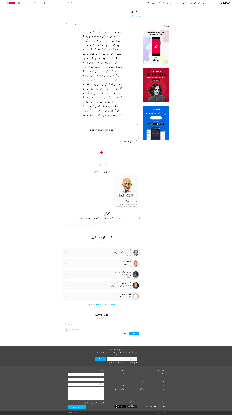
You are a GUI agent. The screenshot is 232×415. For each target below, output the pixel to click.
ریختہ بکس (162, 389)
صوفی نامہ (162, 378)
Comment (134, 333)
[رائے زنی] (75, 24)
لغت (195, 3)
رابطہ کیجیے (142, 381)
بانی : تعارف (141, 378)
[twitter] (159, 406)
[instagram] (150, 406)
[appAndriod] (132, 406)
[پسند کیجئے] (65, 23)
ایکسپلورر (154, 3)
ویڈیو (191, 3)
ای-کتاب (185, 3)
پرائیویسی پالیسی (125, 362)
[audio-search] (44, 3)
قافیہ (163, 3)
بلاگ (177, 3)
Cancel (125, 333)
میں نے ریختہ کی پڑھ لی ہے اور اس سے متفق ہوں (121, 362)
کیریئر (143, 385)
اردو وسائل (122, 385)
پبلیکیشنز (148, 3)
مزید (143, 3)
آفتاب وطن (135, 124)
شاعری (171, 3)
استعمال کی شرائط (158, 413)
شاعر (203, 3)
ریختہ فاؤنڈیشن (141, 374)
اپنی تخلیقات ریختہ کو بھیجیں (119, 389)
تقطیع (159, 3)
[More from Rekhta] (19, 3)
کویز (167, 3)
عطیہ (123, 374)
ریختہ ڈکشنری (161, 381)
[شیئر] (70, 23)
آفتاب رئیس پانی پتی (135, 16)
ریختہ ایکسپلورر (141, 389)
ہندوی (163, 374)
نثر (180, 3)
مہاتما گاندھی (101, 164)
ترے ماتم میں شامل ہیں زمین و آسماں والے (130, 141)
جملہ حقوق (153, 413)
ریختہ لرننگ (162, 385)
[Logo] (225, 3)
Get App (12, 3)
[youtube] (155, 406)
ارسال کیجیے (75, 407)
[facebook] (163, 406)
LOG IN (27, 3)
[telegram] (146, 406)
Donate (4, 3)
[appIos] (120, 406)
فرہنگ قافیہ (122, 378)
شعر (199, 3)
